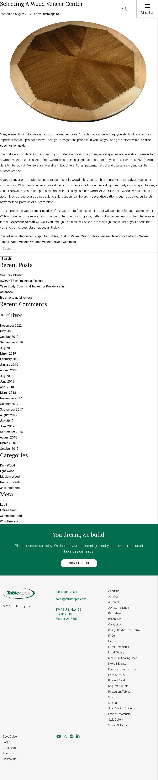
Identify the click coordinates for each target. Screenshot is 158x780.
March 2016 (8, 443)
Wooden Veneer (41, 242)
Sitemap (113, 702)
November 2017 (11, 398)
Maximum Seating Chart (122, 658)
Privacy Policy (116, 674)
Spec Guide (10, 736)
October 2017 (9, 404)
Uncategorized (23, 236)
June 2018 (7, 381)
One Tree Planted (11, 275)
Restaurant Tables (119, 691)
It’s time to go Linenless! (17, 297)
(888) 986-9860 (66, 592)
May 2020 (6, 331)
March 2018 (8, 393)
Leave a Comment (64, 242)
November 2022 (11, 325)
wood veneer (11, 180)
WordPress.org (10, 521)
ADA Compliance (118, 607)
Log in (4, 504)
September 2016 (11, 432)
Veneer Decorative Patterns (119, 236)
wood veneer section (38, 211)
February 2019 (9, 359)
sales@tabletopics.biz (70, 599)
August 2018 (8, 370)
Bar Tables (51, 236)
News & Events (10, 482)
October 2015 (9, 448)
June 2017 (7, 426)
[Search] (124, 9)
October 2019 (9, 337)
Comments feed (11, 516)
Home (112, 641)
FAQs (111, 635)
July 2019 (6, 348)
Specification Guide (120, 708)
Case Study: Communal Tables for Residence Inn (32, 286)
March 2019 (8, 353)
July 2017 (6, 421)
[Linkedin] (78, 736)
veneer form (148, 154)
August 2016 (8, 437)
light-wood (7, 471)
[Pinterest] (71, 736)
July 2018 (6, 376)
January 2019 (9, 365)
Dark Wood (7, 465)
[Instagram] (65, 736)
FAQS (6, 742)
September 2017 (11, 409)
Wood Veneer (19, 242)
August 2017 (8, 415)
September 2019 (11, 342)
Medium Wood (10, 476)
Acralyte (113, 596)
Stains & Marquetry (119, 714)
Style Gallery (115, 719)
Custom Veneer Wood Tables (79, 236)
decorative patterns (105, 196)
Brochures (114, 618)
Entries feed (8, 510)
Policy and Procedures (122, 669)
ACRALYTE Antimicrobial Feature (22, 281)
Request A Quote (118, 686)
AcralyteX (6, 292)
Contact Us (79, 563)
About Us (113, 590)
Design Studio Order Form (124, 630)
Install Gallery (116, 652)
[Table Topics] (26, 14)
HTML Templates (118, 646)
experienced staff (23, 222)
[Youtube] (58, 736)
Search (112, 697)
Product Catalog (118, 680)
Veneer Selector (117, 725)
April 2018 (7, 387)
